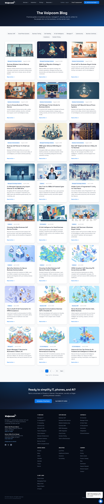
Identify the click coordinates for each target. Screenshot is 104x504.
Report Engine (40, 486)
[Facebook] (5, 445)
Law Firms (61, 450)
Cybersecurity (79, 33)
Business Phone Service (65, 420)
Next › (62, 371)
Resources (49, 2)
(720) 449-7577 (9, 438)
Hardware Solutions (42, 438)
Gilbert (39, 456)
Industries (33, 2)
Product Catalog (84, 458)
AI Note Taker (83, 423)
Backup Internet (41, 441)
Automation (83, 428)
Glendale (39, 461)
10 (56, 371)
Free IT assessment (77, 2)
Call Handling (47, 33)
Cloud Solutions (41, 433)
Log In (67, 2)
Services (25, 2)
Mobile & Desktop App (64, 423)
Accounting (61, 458)
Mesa (38, 453)
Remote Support (84, 468)
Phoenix (39, 450)
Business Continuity (91, 33)
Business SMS (62, 425)
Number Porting (57, 37)
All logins (39, 488)
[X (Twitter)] (8, 445)
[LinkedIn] (11, 445)
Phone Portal (40, 478)
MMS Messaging (63, 428)
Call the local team (91, 2)
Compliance (46, 37)
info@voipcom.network (10, 441)
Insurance (61, 456)
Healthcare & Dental (64, 453)
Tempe (39, 463)
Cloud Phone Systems (23, 33)
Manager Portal (84, 420)
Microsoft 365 (40, 428)
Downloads (83, 463)
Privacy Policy (85, 497)
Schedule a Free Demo (43, 401)
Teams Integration (41, 430)
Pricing (41, 2)
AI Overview (83, 417)
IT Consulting (40, 423)
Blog (81, 461)
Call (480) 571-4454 (61, 401)
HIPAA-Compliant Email (43, 443)
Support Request (84, 466)
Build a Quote (83, 456)
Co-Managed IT (41, 420)
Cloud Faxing (62, 433)
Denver (39, 466)
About (81, 450)
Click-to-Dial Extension (64, 438)
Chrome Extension (84, 433)
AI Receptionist (84, 425)
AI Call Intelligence (59, 33)
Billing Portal (40, 483)
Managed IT (70, 33)
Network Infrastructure (43, 436)
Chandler (39, 458)
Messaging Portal (41, 481)
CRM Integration (63, 430)
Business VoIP (11, 33)
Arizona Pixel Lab (17, 498)
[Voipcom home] (10, 2)
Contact (63, 2)
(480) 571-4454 (9, 431)
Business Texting (36, 33)
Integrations (83, 430)
